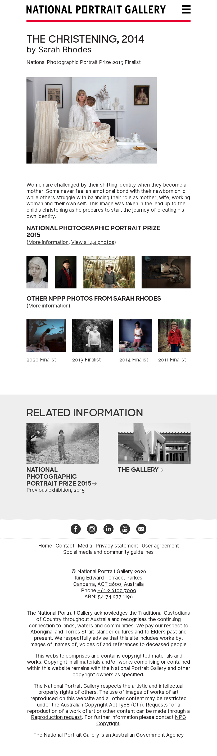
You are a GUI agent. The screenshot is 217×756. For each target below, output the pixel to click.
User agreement (160, 546)
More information (48, 242)
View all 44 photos (92, 242)
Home (45, 546)
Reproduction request (56, 717)
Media (85, 546)
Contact (65, 546)
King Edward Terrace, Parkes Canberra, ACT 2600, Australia (108, 581)
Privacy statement (117, 546)
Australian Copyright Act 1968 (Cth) (102, 705)
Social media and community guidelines (108, 552)
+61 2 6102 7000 (116, 590)
